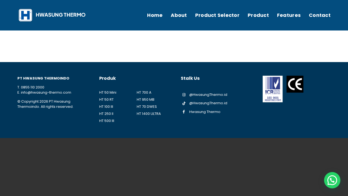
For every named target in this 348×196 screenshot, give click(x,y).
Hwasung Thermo (204, 111)
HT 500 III (106, 120)
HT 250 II (106, 113)
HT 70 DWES (147, 106)
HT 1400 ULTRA (149, 113)
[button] (332, 180)
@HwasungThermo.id (208, 94)
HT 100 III (106, 106)
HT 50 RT (106, 99)
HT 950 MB (145, 99)
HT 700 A (144, 92)
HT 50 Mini (107, 92)
